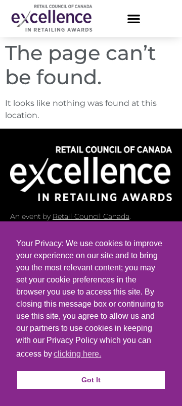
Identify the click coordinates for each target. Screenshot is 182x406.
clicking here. (77, 354)
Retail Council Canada (91, 216)
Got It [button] (91, 380)
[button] (133, 18)
